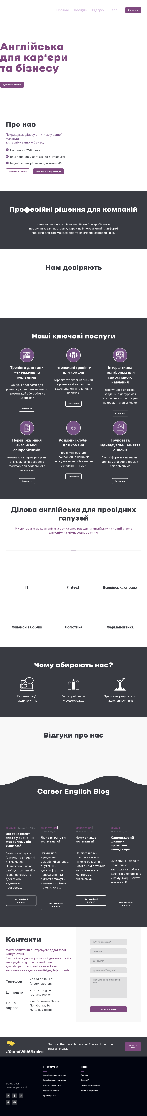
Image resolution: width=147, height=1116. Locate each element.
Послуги (80, 10)
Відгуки (98, 10)
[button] (133, 10)
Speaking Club (49, 1095)
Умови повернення (89, 1090)
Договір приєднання (90, 1085)
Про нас (62, 10)
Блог (113, 10)
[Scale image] (22, 291)
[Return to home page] (25, 10)
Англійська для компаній (54, 1075)
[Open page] (120, 565)
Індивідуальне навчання (54, 1080)
